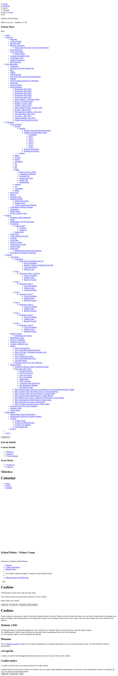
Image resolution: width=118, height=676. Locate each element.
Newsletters (14, 224)
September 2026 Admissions (20, 218)
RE (16, 168)
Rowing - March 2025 (23, 110)
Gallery (13, 346)
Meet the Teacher (30, 280)
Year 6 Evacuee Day (22, 348)
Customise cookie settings (28, 605)
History (17, 159)
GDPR (12, 72)
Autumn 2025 (20, 226)
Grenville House (21, 360)
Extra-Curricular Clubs (18, 213)
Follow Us (11, 465)
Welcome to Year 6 (26, 325)
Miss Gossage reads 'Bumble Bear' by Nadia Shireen (34, 396)
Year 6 (31, 147)
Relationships (24, 182)
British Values (20, 54)
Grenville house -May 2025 (25, 114)
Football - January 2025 (23, 104)
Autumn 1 (23, 228)
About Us (9, 37)
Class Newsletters (30, 267)
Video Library (15, 410)
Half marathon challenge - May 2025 (28, 112)
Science (17, 157)
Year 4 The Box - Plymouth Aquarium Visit (30, 352)
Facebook (6, 6)
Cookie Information (13, 567)
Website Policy (11, 569)
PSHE (17, 170)
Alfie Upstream (25, 381)
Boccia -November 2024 (24, 101)
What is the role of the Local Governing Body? (32, 48)
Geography (19, 162)
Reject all (5, 605)
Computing (19, 188)
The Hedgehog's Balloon (28, 385)
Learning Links (15, 408)
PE (16, 164)
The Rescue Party (25, 371)
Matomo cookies (13, 644)
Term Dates (14, 240)
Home (8, 35)
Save (21, 674)
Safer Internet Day (21, 427)
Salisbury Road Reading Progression (37, 130)
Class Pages (14, 257)
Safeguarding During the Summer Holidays (26, 416)
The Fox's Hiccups (26, 373)
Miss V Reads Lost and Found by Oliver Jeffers (32, 404)
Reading (22, 128)
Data (12, 70)
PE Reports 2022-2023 (23, 93)
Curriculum (10, 122)
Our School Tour (16, 50)
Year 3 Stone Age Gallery (24, 356)
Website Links (29, 269)
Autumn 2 (23, 230)
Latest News (14, 234)
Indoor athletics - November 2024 (27, 99)
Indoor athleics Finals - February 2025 (29, 108)
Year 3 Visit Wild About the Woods (27, 350)
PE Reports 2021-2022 (23, 91)
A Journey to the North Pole (29, 383)
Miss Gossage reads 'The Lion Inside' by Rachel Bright (35, 394)
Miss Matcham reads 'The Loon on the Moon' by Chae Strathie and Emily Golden (44, 389)
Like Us (10, 467)
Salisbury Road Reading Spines (35, 133)
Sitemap (8, 565)
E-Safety (13, 419)
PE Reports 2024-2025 (23, 97)
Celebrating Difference (27, 174)
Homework (14, 249)
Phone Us (10, 452)
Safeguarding (10, 412)
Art (16, 186)
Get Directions (12, 456)
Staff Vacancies (15, 62)
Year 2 (31, 139)
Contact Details (15, 41)
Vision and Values (16, 52)
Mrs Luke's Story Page (23, 369)
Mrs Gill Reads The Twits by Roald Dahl (30, 402)
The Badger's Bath (26, 387)
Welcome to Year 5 (26, 315)
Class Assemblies (30, 290)
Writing (22, 153)
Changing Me (24, 176)
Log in (10, 12)
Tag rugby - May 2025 (23, 116)
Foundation (33, 135)
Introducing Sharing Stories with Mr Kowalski (32, 367)
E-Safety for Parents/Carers (25, 423)
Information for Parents (23, 336)
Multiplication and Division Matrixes (28, 251)
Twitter (5, 4)
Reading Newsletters (31, 149)
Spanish (18, 184)
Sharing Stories (15, 365)
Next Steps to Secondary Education (23, 253)
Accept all (13, 605)
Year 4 (31, 143)
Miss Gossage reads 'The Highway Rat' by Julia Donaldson (36, 392)
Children (9, 255)
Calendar (13, 238)
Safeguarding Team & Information (22, 414)
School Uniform (16, 85)
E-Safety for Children (22, 425)
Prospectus (14, 83)
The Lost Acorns (25, 375)
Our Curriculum (16, 124)
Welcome (13, 39)
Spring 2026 (19, 232)
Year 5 (31, 145)
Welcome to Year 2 (26, 284)
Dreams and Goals (26, 178)
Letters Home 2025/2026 (19, 236)
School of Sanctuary (17, 60)
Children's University (18, 342)
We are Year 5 (20, 354)
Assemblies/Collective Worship (21, 207)
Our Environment (30, 263)
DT (16, 166)
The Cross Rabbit (25, 377)
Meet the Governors (17, 46)
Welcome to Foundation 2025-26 (31, 261)
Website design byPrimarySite (17, 578)
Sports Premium (16, 87)
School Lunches (16, 242)
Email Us (10, 454)
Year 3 (31, 141)
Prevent (13, 429)
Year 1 (31, 137)
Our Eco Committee (17, 340)
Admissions (14, 66)
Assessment (14, 209)
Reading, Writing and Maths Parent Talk (38, 265)
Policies (13, 79)
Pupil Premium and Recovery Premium (24, 81)
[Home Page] (3, 15)
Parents (8, 215)
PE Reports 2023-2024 (23, 95)
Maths (17, 155)
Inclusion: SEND (16, 199)
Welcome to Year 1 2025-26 (29, 273)
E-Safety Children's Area (19, 344)
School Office (15, 247)
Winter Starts (24, 379)
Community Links (16, 58)
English (17, 126)
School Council (15, 334)
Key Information (12, 64)
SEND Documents (21, 201)
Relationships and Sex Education (22, 222)
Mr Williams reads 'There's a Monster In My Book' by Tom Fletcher (39, 398)
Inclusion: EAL (15, 197)
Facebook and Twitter (18, 244)
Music (17, 191)
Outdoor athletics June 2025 (25, 118)
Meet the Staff (15, 43)
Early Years (14, 193)
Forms (12, 220)
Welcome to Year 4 (26, 305)
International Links (17, 338)
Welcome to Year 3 (26, 294)
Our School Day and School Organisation (25, 77)
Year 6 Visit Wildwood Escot (25, 358)
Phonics (13, 195)
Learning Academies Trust (19, 56)
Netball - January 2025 (23, 106)
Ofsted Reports (15, 75)
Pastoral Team (20, 203)
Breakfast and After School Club (22, 68)
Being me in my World (27, 172)
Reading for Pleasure (31, 151)
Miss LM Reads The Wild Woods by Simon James (33, 400)
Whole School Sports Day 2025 (26, 120)
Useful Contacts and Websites (25, 205)
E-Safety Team (20, 421)
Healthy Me (23, 180)
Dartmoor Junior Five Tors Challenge (28, 363)
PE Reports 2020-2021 (23, 89)
